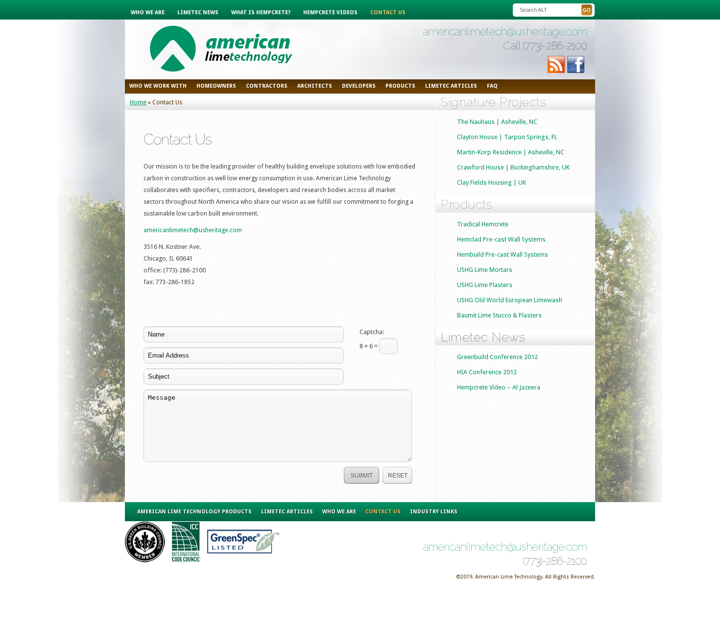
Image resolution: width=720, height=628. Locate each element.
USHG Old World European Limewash (509, 300)
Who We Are (148, 12)
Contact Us (388, 12)
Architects (314, 86)
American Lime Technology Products (194, 511)
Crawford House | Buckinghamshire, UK (513, 167)
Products (400, 86)
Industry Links (433, 511)
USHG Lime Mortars (484, 269)
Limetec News (197, 12)
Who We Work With (158, 86)
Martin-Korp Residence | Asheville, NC (510, 152)
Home (138, 102)
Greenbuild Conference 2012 (497, 357)
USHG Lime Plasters (484, 285)
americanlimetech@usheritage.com (505, 31)
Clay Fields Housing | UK (491, 182)
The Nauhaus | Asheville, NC (497, 121)
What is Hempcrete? (260, 12)
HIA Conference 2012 (487, 372)
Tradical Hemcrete (482, 224)
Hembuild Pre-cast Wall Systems (502, 254)
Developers (359, 86)
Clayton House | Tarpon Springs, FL (507, 137)
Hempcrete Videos (330, 12)
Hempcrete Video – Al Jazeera (498, 387)
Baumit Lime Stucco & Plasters (499, 315)
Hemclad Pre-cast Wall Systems (501, 239)
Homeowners (216, 86)
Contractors (267, 86)
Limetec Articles (287, 511)
